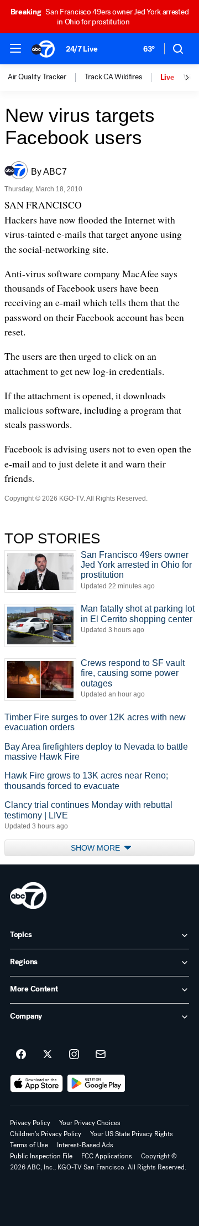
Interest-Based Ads (85, 1145)
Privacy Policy (30, 1123)
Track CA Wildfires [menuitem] (113, 77)
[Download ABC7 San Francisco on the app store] (36, 1083)
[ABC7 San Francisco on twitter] (47, 1055)
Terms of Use (29, 1145)
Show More (96, 847)
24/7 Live (81, 49)
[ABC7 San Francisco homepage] (43, 49)
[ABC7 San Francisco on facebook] (21, 1055)
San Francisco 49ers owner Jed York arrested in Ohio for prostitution (100, 17)
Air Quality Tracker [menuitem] (37, 77)
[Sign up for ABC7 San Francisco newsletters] (101, 1055)
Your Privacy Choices (90, 1123)
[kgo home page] (28, 895)
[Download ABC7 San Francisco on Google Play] (96, 1083)
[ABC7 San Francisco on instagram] (74, 1055)
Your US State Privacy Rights (131, 1134)
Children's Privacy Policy (45, 1134)
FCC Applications (106, 1156)
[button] (15, 48)
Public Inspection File (41, 1156)
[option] (46, 77)
